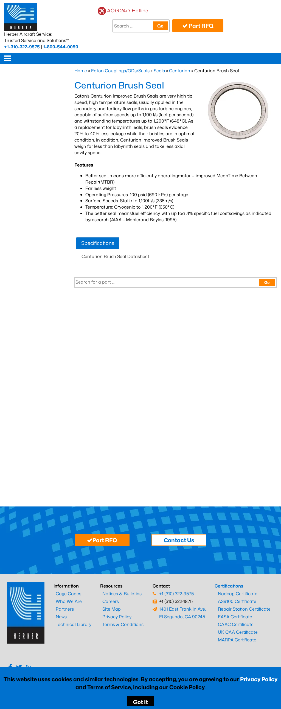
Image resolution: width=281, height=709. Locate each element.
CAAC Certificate (236, 624)
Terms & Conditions (123, 624)
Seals (159, 71)
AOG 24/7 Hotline (127, 10)
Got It (140, 702)
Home (80, 71)
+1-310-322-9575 (22, 47)
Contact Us (179, 540)
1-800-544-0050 (60, 47)
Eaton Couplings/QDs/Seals (120, 71)
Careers (110, 601)
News (61, 617)
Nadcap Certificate (237, 594)
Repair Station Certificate (244, 609)
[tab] (97, 243)
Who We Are (69, 601)
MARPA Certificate (237, 640)
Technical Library (73, 624)
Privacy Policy (258, 679)
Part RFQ (200, 25)
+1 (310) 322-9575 (176, 594)
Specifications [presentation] (97, 243)
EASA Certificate (235, 617)
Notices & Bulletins (122, 594)
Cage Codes (68, 594)
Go (160, 26)
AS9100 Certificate (237, 601)
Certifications (229, 586)
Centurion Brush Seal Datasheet (115, 256)
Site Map (111, 609)
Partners (65, 609)
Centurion (179, 71)
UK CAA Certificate (238, 632)
